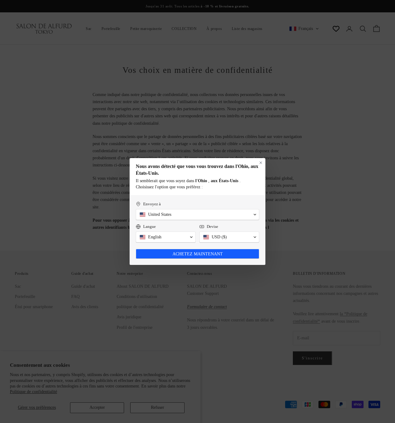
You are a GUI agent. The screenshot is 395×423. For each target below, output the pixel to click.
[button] (197, 214)
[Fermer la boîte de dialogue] (260, 162)
